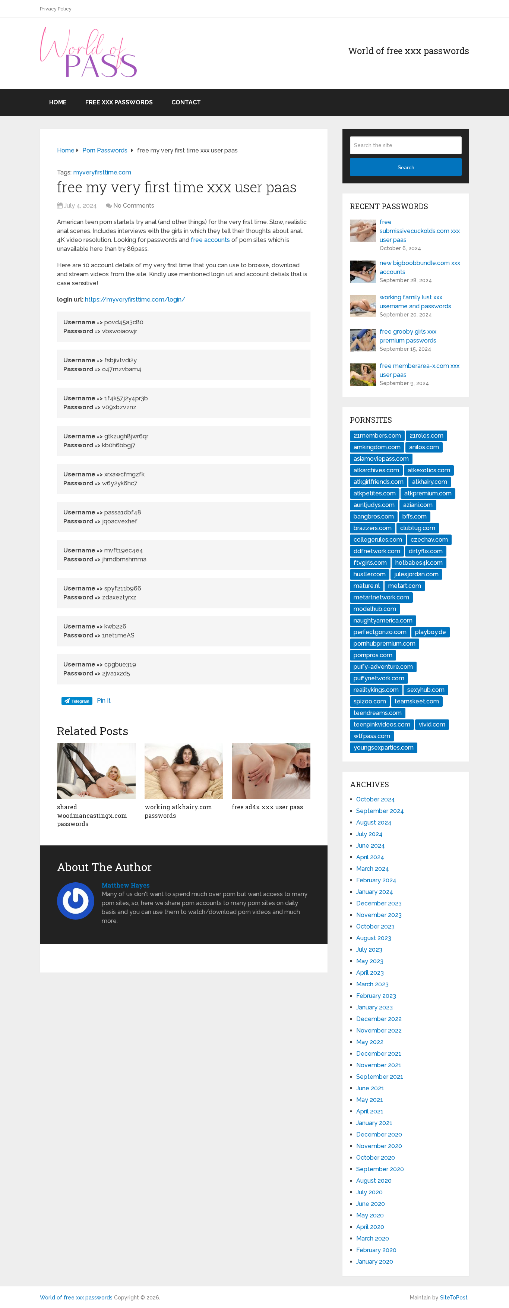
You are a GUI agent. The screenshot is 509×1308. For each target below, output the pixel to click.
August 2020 (374, 1180)
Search (406, 167)
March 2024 (372, 868)
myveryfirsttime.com (102, 172)
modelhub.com (375, 608)
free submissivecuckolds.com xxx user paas (420, 230)
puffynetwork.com (379, 678)
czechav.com (429, 539)
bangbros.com (374, 516)
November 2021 (378, 1065)
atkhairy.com (429, 481)
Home (58, 102)
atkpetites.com (375, 493)
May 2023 (369, 961)
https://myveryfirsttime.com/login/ (135, 299)
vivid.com (432, 724)
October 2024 (375, 799)
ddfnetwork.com (377, 551)
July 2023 (369, 949)
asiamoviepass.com (381, 458)
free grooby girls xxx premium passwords (408, 336)
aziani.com (418, 504)
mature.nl (367, 585)
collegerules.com (378, 539)
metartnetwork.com (381, 597)
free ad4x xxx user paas (267, 807)
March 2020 (372, 1238)
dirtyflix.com (426, 551)
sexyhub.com (426, 689)
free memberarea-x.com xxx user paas (419, 370)
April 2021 (369, 1111)
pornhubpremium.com (384, 643)
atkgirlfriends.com (379, 481)
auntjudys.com (374, 504)
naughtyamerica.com (383, 620)
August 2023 (373, 938)
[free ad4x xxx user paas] (271, 771)
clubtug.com (417, 528)
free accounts (210, 239)
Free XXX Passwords (119, 102)
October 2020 (375, 1157)
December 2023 (379, 903)
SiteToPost (454, 1298)
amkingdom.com (377, 447)
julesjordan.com (416, 574)
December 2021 (378, 1053)
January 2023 (374, 1007)
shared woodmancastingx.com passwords (92, 815)
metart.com (404, 585)
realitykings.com (376, 689)
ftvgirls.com (370, 562)
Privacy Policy (56, 9)
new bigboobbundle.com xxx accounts (420, 267)
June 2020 (370, 1203)
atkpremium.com (428, 493)
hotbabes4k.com (419, 562)
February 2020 (376, 1250)
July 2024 (369, 834)
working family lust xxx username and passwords (415, 302)
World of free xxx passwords (76, 1298)
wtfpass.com (372, 736)
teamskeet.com (417, 701)
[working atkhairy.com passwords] (184, 771)
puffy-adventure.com (383, 666)
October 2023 (375, 926)
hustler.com (370, 574)
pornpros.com (373, 655)
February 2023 (376, 995)
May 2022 (369, 1042)
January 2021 (374, 1122)
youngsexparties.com (384, 747)
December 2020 (379, 1134)
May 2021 (369, 1099)
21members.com (377, 435)
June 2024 (370, 845)
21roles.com (426, 435)
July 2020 (369, 1192)
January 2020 (374, 1261)
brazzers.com (373, 528)
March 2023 (372, 984)
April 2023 (370, 972)
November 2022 (379, 1030)
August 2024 (374, 822)
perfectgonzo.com (380, 632)
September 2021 (379, 1076)
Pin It (104, 700)
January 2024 (374, 891)
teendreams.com (378, 712)
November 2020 (379, 1146)
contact (186, 102)
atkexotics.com (429, 470)
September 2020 (380, 1169)
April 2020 (370, 1226)
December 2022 (379, 1018)
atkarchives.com (376, 470)
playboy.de (430, 632)
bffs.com (414, 516)
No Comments (133, 205)
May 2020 (370, 1215)
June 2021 (370, 1088)
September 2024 (380, 810)
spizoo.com (370, 701)
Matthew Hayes (125, 885)
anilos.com (424, 447)
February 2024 (376, 880)
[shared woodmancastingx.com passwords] (96, 771)
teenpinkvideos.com (382, 724)
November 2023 (379, 914)
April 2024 (370, 857)
